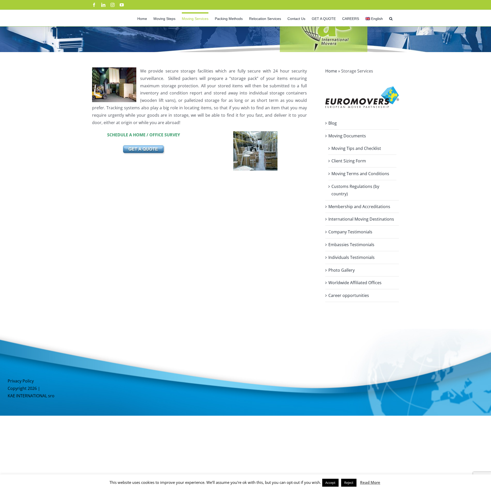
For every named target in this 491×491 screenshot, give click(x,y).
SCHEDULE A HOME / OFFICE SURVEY (143, 135)
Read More (370, 482)
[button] (391, 18)
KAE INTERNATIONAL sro (31, 396)
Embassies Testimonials (351, 244)
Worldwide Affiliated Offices (355, 282)
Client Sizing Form (348, 161)
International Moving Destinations (361, 219)
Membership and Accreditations (359, 206)
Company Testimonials (350, 232)
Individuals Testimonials (351, 257)
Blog (332, 123)
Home (331, 71)
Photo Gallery (341, 270)
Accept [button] (330, 482)
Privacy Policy (21, 381)
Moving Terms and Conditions (360, 173)
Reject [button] (348, 482)
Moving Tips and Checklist (356, 148)
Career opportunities (348, 295)
